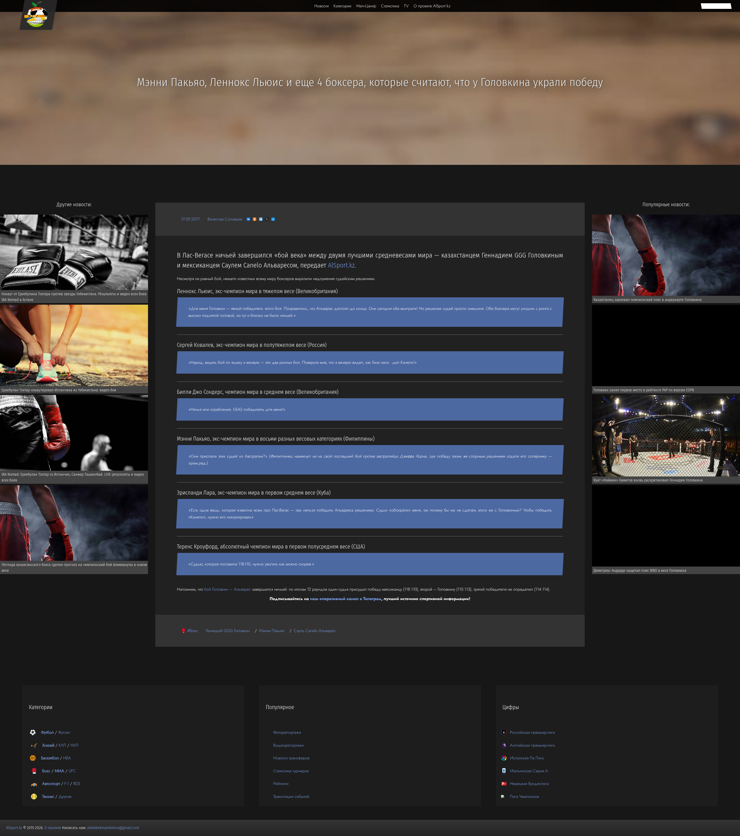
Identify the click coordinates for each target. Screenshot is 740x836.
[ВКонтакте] (248, 219)
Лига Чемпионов (524, 796)
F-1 (66, 784)
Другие (65, 796)
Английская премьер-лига (532, 745)
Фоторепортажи (287, 732)
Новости (321, 6)
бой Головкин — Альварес (227, 589)
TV (406, 6)
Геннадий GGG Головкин (228, 631)
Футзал (64, 732)
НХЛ (74, 745)
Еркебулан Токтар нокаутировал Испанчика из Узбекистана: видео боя (59, 389)
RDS (76, 784)
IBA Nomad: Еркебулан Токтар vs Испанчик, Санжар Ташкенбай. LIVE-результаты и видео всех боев (73, 477)
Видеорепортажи (288, 745)
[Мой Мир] (273, 219)
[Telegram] (260, 219)
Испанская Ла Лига (527, 758)
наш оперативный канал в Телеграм (345, 599)
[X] (267, 219)
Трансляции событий (291, 796)
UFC (72, 771)
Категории (342, 6)
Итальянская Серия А (529, 771)
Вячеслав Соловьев (225, 219)
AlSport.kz (341, 265)
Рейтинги (280, 784)
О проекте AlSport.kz (432, 6)
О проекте (53, 827)
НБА (67, 758)
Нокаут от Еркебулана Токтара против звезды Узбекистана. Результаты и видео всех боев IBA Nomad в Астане (74, 297)
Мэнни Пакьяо (271, 631)
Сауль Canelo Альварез (315, 631)
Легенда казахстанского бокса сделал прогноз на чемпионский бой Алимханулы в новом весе (74, 567)
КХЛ (62, 745)
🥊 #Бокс (189, 631)
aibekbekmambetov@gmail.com (113, 827)
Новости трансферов (291, 758)
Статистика (390, 6)
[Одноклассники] (254, 219)
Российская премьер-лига (532, 732)
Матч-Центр (366, 6)
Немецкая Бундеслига (529, 784)
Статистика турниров (291, 771)
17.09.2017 (190, 219)
